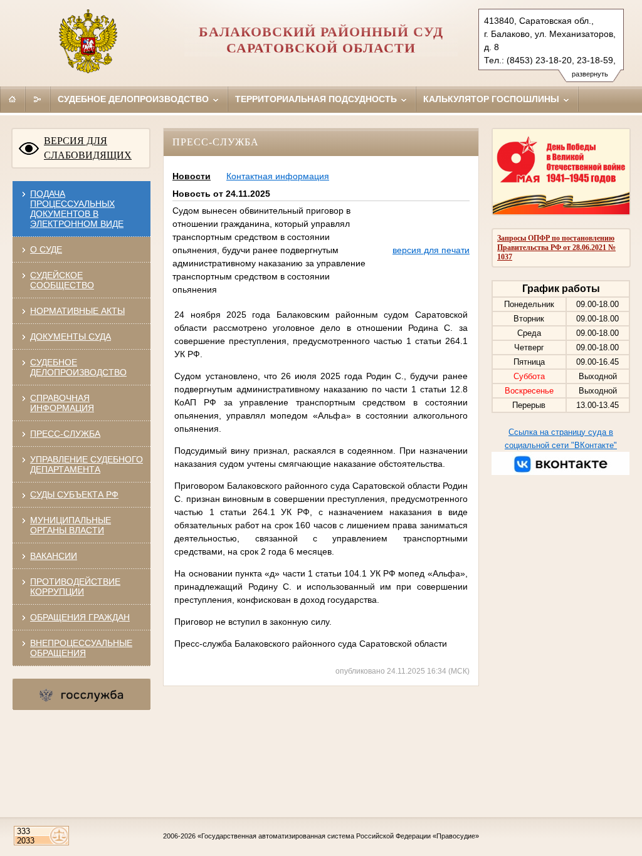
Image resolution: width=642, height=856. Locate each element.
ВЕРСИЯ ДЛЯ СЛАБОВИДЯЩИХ (88, 147)
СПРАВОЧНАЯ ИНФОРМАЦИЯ (62, 403)
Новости (191, 176)
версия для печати (431, 250)
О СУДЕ (46, 249)
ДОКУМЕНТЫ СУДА (70, 336)
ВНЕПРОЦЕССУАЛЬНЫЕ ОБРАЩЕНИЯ (81, 648)
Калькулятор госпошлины (492, 99)
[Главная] (12, 99)
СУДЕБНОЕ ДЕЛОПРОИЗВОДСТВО (78, 367)
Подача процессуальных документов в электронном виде (77, 209)
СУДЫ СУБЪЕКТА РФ (74, 494)
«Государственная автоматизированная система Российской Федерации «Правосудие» (338, 836)
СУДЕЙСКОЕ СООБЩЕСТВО (62, 280)
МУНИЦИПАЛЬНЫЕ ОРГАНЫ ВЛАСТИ (70, 525)
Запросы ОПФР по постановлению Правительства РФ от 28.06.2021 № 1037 (556, 247)
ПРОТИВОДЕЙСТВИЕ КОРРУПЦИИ (75, 587)
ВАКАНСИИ (53, 556)
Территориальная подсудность (317, 99)
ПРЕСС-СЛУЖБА (65, 434)
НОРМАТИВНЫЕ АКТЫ (77, 311)
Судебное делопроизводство (134, 99)
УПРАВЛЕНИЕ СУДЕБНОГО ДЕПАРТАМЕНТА (86, 464)
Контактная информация (277, 176)
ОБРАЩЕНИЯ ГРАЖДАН (80, 617)
